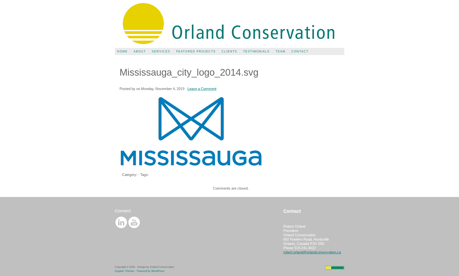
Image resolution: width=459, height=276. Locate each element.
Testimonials (256, 51)
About (140, 51)
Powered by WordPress (150, 271)
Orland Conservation (229, 24)
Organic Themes (124, 271)
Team (280, 51)
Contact (299, 51)
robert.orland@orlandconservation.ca (312, 252)
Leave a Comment (201, 89)
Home (122, 51)
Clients (229, 51)
